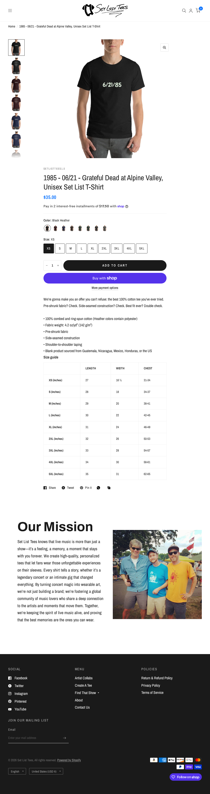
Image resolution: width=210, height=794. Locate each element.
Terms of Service (152, 692)
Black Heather (47, 228)
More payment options (105, 287)
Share (52, 487)
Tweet (70, 487)
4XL (129, 248)
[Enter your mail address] (64, 738)
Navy (64, 228)
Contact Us (82, 707)
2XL (104, 248)
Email (12, 729)
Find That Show (85, 692)
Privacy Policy (150, 685)
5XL (141, 248)
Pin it (88, 487)
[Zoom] (164, 47)
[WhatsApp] (99, 487)
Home (11, 26)
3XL (116, 248)
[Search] (184, 10)
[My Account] (190, 10)
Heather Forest (80, 228)
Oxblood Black (55, 228)
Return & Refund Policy (156, 678)
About (79, 700)
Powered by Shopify (69, 760)
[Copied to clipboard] (110, 488)
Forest (88, 228)
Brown (72, 228)
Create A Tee (83, 685)
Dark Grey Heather (96, 228)
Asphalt (105, 228)
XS (49, 248)
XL (92, 248)
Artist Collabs (83, 678)
